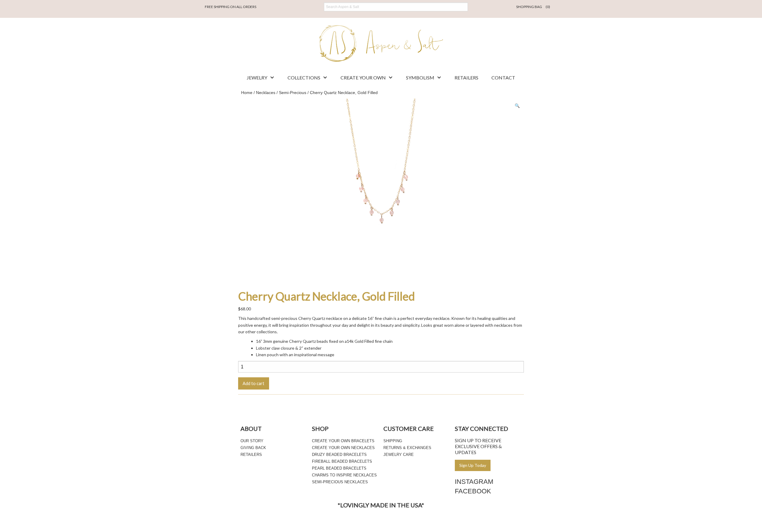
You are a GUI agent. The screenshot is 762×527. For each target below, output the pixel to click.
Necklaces (265, 92)
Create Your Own (363, 77)
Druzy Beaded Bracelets (339, 454)
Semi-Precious (292, 92)
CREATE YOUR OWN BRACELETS (343, 441)
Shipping (392, 441)
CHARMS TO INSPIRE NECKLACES (344, 475)
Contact (503, 77)
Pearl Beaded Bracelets (339, 468)
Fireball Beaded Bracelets (342, 461)
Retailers (466, 77)
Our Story (252, 441)
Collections (304, 77)
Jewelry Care (398, 454)
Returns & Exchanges (407, 447)
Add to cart (253, 383)
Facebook (473, 491)
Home (246, 92)
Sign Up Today (472, 465)
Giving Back (253, 447)
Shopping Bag (533, 6)
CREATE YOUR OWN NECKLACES (343, 447)
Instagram (474, 481)
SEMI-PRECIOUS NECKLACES (340, 482)
